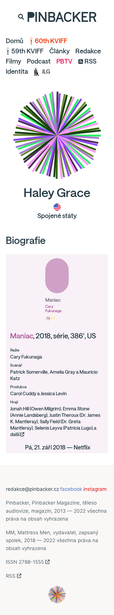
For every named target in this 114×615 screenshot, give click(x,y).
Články (59, 51)
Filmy (13, 61)
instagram (95, 489)
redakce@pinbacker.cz (32, 489)
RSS (90, 61)
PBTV (64, 61)
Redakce (88, 51)
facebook (71, 489)
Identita (17, 71)
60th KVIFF (51, 40)
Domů (14, 40)
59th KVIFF (27, 51)
